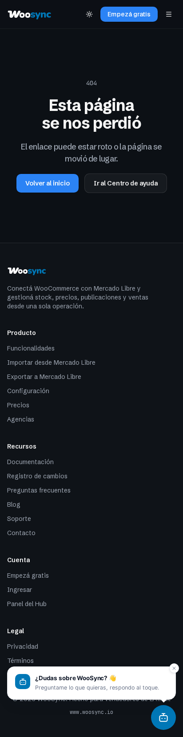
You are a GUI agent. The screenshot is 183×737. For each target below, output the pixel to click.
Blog (13, 504)
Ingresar (19, 590)
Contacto (21, 533)
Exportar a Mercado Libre (44, 377)
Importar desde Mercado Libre (51, 363)
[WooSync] (163, 717)
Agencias (20, 419)
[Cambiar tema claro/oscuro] (89, 14)
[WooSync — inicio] (29, 14)
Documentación (30, 462)
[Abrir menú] (169, 14)
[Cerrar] (174, 668)
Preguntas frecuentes (39, 490)
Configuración (28, 391)
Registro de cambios (37, 476)
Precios (18, 405)
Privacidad (22, 646)
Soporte (19, 519)
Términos (20, 661)
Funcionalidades (31, 348)
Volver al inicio (47, 183)
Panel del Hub (27, 604)
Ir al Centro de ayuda (126, 183)
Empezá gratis (129, 14)
